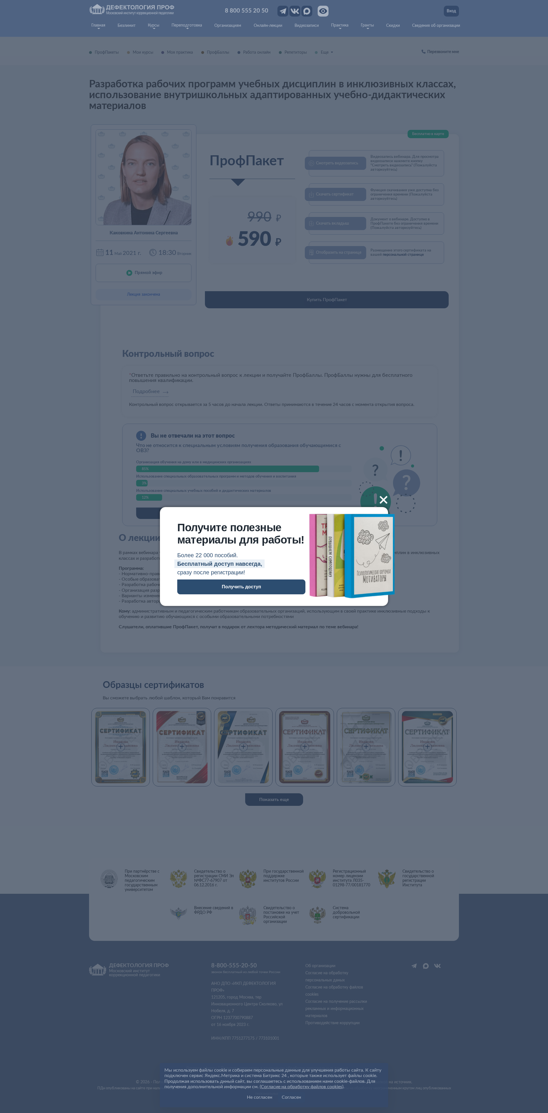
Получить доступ (241, 586)
